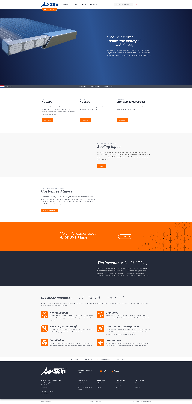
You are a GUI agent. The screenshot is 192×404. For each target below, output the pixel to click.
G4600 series (100, 385)
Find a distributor (49, 9)
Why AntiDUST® (108, 86)
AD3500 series (82, 382)
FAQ (75, 4)
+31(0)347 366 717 (48, 391)
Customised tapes (95, 86)
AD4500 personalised (49, 210)
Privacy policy (136, 401)
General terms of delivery (146, 401)
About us (83, 4)
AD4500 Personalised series (85, 387)
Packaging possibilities (121, 385)
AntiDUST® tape (47, 401)
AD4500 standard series (84, 385)
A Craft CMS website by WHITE (96, 401)
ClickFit (80, 389)
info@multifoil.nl (45, 394)
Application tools (120, 382)
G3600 (101, 166)
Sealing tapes (82, 86)
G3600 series (100, 382)
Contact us (93, 4)
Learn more (47, 120)
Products (65, 4)
